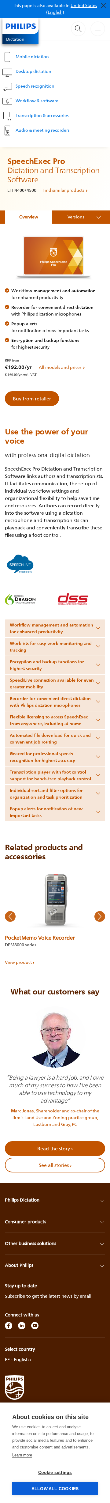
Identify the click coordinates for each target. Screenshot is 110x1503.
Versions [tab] (76, 217)
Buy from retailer (32, 398)
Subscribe (15, 1296)
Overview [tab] (28, 217)
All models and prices (60, 367)
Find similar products (63, 190)
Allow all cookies (55, 1488)
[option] (55, 916)
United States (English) (71, 9)
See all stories (55, 1165)
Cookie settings (55, 1472)
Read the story (55, 1148)
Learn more (22, 1455)
